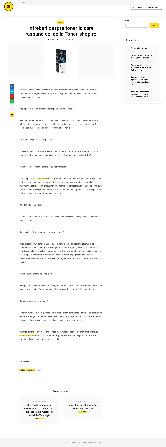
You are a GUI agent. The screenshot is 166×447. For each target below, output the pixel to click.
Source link (24, 362)
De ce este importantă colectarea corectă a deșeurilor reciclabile (140, 94)
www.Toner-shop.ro (28, 335)
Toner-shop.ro (33, 90)
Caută (127, 21)
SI (8, 6)
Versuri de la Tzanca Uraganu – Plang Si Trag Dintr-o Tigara (141, 67)
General (60, 22)
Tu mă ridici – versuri (139, 48)
